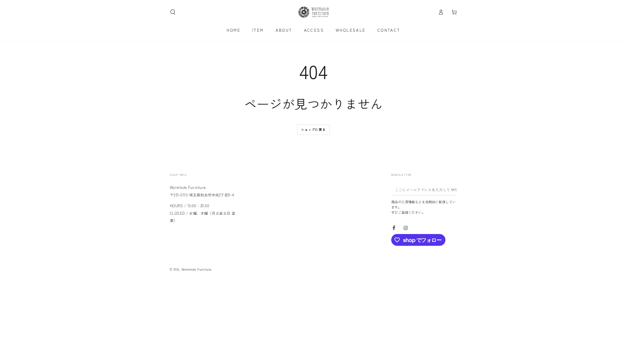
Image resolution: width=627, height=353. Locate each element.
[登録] (454, 189)
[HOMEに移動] (313, 12)
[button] (173, 12)
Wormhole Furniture (197, 269)
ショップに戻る (313, 129)
